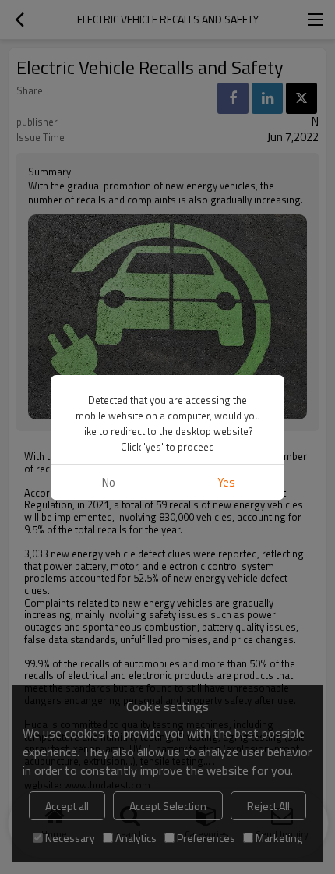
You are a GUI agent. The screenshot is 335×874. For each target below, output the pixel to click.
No (108, 482)
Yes (226, 482)
